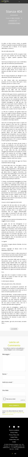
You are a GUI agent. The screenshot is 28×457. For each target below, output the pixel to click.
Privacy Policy (14, 432)
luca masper (14, 329)
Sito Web (5, 390)
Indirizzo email (7, 382)
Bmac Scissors (16, 18)
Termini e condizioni (14, 430)
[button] (18, 1)
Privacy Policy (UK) (14, 435)
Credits (14, 442)
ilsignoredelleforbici (14, 23)
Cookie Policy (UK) (14, 439)
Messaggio (6, 354)
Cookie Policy (14, 437)
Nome (5, 374)
